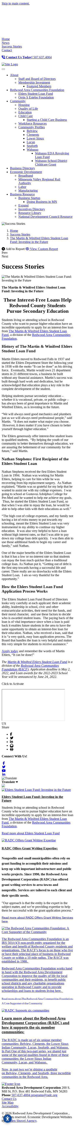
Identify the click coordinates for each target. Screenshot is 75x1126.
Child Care (25, 116)
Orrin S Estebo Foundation (36, 97)
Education (25, 112)
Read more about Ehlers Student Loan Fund (31, 833)
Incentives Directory (31, 209)
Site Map (8, 1102)
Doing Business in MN (42, 201)
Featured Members (39, 86)
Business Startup (29, 198)
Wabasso (32, 149)
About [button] (14, 75)
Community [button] (18, 101)
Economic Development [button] (26, 172)
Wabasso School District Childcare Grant (51, 162)
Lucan (31, 142)
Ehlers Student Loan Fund (35, 93)
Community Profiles (31, 127)
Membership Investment (34, 82)
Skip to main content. (16, 3)
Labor (22, 187)
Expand (23, 205)
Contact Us (9, 1099)
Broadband (25, 175)
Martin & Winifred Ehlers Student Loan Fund (37, 662)
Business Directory (22, 168)
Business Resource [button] (22, 194)
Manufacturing (28, 190)
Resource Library (29, 213)
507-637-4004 (21, 1095)
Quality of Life (28, 108)
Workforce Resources (32, 123)
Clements (33, 134)
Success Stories (12, 46)
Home (6, 39)
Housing (24, 105)
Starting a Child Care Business (47, 120)
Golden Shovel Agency (21, 1120)
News (5, 43)
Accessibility (10, 1106)
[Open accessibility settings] (7, 1118)
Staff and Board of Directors (37, 79)
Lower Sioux (35, 138)
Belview (32, 131)
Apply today (10, 651)
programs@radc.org (44, 1095)
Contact (7, 50)
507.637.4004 (29, 57)
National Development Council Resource (45, 216)
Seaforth (32, 146)
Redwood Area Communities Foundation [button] (37, 90)
